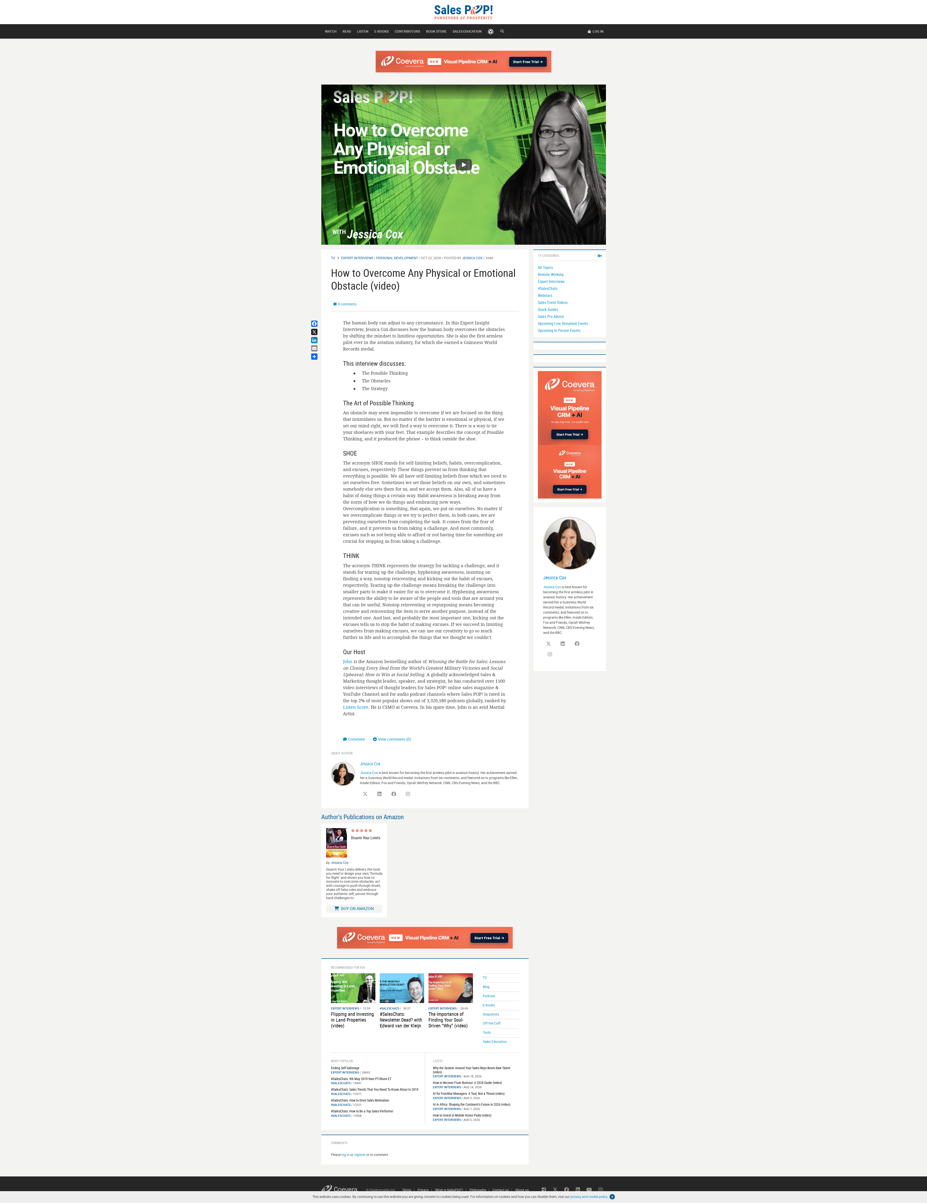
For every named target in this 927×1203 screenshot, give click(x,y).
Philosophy (478, 1190)
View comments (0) (394, 739)
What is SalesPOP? (449, 1190)
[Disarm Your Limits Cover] (336, 843)
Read (347, 31)
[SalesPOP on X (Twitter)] (365, 794)
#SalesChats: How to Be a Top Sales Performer (362, 1111)
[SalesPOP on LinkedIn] (379, 794)
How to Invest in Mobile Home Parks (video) (462, 1115)
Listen (362, 31)
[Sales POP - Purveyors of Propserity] (463, 11)
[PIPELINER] (490, 31)
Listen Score (355, 707)
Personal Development (397, 258)
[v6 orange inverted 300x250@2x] (570, 471)
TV (333, 258)
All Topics (545, 267)
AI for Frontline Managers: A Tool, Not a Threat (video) (469, 1093)
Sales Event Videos (553, 302)
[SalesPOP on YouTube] (422, 795)
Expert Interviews (357, 258)
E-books (381, 31)
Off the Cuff (491, 1023)
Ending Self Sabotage (345, 1068)
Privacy (423, 1190)
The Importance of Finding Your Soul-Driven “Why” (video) (448, 1020)
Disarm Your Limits (365, 838)
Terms (406, 1190)
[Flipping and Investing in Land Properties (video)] (353, 987)
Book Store (436, 31)
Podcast (489, 996)
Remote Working (550, 274)
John (347, 661)
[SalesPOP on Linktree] (544, 1189)
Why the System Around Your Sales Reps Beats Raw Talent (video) (471, 1070)
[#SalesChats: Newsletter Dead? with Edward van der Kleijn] (402, 987)
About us (522, 1190)
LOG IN (598, 31)
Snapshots (491, 1014)
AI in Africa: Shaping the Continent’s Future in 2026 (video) (471, 1104)
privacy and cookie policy (588, 1196)
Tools (487, 1032)
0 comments (347, 304)
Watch (331, 31)
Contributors (407, 31)
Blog (486, 986)
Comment (357, 739)
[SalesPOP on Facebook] (393, 794)
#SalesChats (389, 1008)
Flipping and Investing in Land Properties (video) (352, 1020)
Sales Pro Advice (551, 316)
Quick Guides (548, 309)
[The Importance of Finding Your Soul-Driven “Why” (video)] (450, 987)
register (359, 1154)
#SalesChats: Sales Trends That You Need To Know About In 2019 (374, 1089)
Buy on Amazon (357, 908)
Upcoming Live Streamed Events (563, 323)
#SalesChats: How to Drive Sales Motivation (360, 1100)
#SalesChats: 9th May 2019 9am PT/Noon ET (361, 1078)
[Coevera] (343, 1190)
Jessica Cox (472, 258)
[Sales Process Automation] (570, 408)
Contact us (500, 1190)
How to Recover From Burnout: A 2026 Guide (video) (467, 1082)
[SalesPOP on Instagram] (408, 794)
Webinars (545, 295)
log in (346, 1154)
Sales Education (467, 31)
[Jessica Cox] (343, 773)
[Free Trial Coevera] (463, 61)
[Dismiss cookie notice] (612, 1196)
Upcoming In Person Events (559, 330)
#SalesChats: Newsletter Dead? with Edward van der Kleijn (401, 1020)
